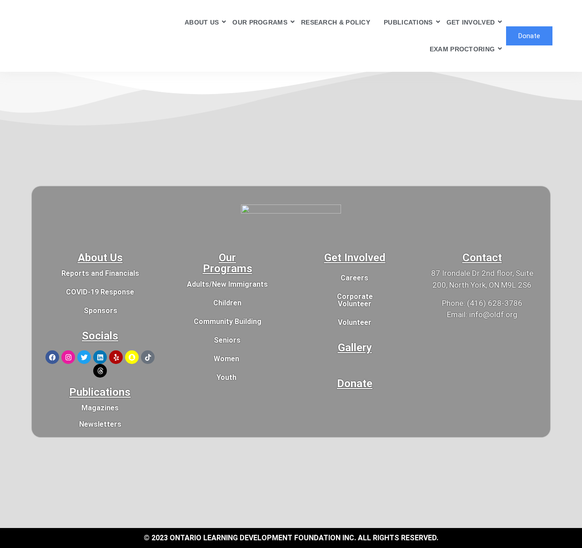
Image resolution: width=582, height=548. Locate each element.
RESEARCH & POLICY (335, 22)
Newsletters (100, 424)
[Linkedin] (100, 357)
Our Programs (227, 263)
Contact (482, 257)
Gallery (355, 347)
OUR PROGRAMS (259, 22)
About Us (100, 257)
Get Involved (355, 257)
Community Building (227, 321)
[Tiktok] (148, 357)
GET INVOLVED (471, 22)
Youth (226, 377)
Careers (354, 278)
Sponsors (100, 310)
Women (226, 358)
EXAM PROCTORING (462, 49)
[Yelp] (116, 357)
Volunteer (354, 322)
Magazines (100, 408)
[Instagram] (68, 357)
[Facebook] (52, 357)
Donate (354, 383)
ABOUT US (202, 22)
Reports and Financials (100, 273)
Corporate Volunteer (355, 300)
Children (227, 303)
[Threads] (100, 371)
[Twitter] (84, 357)
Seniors (227, 340)
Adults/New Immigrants (227, 284)
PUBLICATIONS (408, 22)
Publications (99, 392)
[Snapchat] (132, 357)
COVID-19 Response (100, 292)
